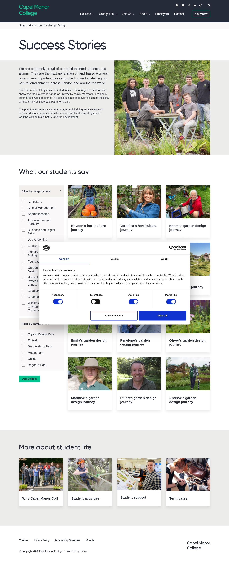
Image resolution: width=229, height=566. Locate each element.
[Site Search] (208, 5)
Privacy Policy (41, 540)
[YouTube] (183, 5)
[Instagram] (189, 5)
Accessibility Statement (67, 540)
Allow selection (114, 315)
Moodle (90, 540)
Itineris (83, 551)
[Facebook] (177, 5)
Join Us (126, 14)
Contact (179, 14)
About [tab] (164, 259)
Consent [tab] (64, 259)
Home (22, 25)
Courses (85, 14)
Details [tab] (114, 259)
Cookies (23, 540)
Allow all (162, 315)
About (143, 14)
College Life (106, 14)
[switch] (95, 301)
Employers (162, 14)
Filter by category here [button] (36, 191)
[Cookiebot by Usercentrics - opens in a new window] (171, 247)
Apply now (200, 14)
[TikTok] (200, 5)
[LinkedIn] (195, 5)
